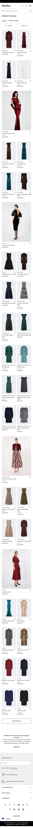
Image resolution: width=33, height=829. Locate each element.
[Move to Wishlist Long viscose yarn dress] (15, 396)
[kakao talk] (14, 809)
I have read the (10, 768)
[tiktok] (23, 805)
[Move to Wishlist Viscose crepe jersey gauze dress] (30, 193)
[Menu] (30, 5)
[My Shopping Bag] (26, 6)
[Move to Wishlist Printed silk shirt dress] (15, 648)
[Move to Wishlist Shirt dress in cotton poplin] (30, 539)
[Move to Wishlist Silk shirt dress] (15, 365)
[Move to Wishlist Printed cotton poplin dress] (30, 301)
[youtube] (18, 805)
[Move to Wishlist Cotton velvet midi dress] (30, 244)
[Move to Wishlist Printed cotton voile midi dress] (15, 508)
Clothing (4, 20)
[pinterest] (27, 805)
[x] (14, 805)
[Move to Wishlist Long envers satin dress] (15, 619)
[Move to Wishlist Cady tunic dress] (15, 709)
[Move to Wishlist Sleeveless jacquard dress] (15, 301)
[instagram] (5, 805)
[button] (8, 26)
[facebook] (10, 805)
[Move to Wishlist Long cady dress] (30, 162)
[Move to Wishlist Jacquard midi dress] (15, 539)
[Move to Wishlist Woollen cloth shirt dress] (15, 679)
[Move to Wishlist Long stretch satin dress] (30, 132)
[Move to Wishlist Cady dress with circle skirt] (15, 272)
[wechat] (18, 809)
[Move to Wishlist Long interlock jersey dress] (30, 333)
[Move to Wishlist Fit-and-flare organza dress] (15, 333)
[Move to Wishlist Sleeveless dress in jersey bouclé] (30, 396)
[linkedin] (23, 809)
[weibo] (10, 809)
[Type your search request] (30, 11)
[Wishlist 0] (22, 6)
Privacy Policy (14, 768)
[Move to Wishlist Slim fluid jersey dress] (30, 272)
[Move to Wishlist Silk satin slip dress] (30, 51)
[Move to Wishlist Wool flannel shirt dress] (15, 51)
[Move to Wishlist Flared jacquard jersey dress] (30, 426)
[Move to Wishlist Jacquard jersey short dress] (15, 426)
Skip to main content (7, 1)
